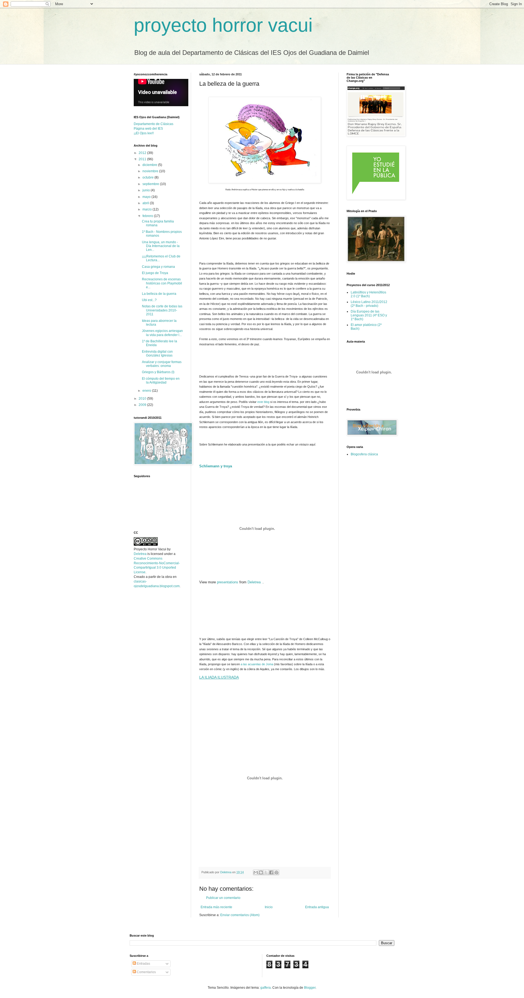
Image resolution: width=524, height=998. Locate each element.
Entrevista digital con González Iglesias (157, 353)
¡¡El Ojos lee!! (144, 133)
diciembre (150, 165)
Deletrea (140, 554)
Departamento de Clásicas (153, 124)
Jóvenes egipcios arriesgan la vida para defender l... (162, 333)
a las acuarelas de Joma (257, 664)
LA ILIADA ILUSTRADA (219, 677)
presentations (227, 582)
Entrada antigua (317, 907)
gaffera (265, 988)
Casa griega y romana (158, 267)
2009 (143, 405)
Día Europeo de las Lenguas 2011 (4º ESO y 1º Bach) (369, 315)
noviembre (150, 171)
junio (146, 190)
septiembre (151, 184)
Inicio (269, 907)
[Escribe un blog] (261, 872)
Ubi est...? (149, 300)
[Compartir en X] (266, 872)
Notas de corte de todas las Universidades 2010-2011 (162, 310)
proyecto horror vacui (223, 25)
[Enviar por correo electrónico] (255, 872)
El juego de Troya (155, 273)
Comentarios (146, 972)
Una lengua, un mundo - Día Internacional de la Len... (161, 246)
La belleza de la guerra (159, 294)
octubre (148, 177)
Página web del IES (148, 128)
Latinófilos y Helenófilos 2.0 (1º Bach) (368, 294)
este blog (263, 401)
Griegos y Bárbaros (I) (158, 372)
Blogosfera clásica (364, 454)
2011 (143, 159)
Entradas (143, 964)
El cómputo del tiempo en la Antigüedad (161, 380)
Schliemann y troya (215, 466)
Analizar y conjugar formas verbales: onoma (161, 364)
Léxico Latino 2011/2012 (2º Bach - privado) (369, 304)
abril (146, 203)
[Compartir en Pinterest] (276, 872)
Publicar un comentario (223, 898)
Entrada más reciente (216, 907)
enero (147, 391)
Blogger (309, 988)
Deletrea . (255, 582)
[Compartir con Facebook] (271, 872)
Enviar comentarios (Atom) (240, 915)
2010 (143, 398)
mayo (146, 197)
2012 (143, 153)
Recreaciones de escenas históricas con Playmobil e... (162, 283)
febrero (148, 216)
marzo (147, 209)
